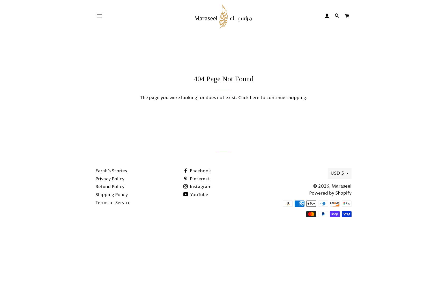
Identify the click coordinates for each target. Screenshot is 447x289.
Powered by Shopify (330, 193)
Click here (248, 98)
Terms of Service (113, 203)
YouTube (198, 195)
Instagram (200, 187)
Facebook (200, 171)
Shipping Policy (111, 195)
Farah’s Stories (111, 171)
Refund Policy (109, 187)
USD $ (337, 173)
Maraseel (342, 186)
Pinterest (199, 179)
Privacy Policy (109, 179)
